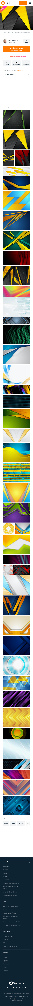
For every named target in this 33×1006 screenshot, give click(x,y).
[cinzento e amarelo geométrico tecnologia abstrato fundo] (16, 186)
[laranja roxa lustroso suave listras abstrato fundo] (16, 812)
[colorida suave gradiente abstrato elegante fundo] (16, 306)
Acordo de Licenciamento (10, 944)
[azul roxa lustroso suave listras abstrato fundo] (16, 586)
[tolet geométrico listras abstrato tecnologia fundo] (16, 736)
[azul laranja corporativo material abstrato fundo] (10, 555)
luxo (13, 861)
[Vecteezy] (3, 3)
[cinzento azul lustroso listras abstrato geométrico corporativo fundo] (16, 802)
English (5, 999)
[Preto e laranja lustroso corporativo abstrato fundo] (8, 157)
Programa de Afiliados (9, 950)
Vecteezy (5, 907)
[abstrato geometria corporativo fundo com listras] (16, 642)
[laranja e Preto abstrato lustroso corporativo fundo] (16, 290)
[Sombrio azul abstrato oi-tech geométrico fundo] (16, 682)
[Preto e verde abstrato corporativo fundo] (16, 118)
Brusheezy (6, 904)
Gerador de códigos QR (10, 933)
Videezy (5, 911)
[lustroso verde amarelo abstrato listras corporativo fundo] (16, 256)
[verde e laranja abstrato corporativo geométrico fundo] (16, 571)
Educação (6, 917)
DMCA (5, 947)
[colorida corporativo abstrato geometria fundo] (16, 508)
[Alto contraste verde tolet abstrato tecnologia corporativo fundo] (16, 528)
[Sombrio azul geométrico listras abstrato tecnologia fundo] (16, 417)
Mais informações (9, 73)
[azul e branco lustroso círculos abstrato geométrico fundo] (16, 702)
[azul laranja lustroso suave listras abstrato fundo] (16, 389)
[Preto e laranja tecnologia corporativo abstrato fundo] (16, 138)
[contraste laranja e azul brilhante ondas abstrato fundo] (16, 468)
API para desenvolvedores (11, 921)
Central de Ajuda (8, 978)
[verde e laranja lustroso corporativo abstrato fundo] (16, 434)
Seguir (27, 42)
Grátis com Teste (16, 49)
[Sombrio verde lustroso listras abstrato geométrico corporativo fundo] (16, 349)
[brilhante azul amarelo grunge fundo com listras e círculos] (16, 488)
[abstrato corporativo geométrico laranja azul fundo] (16, 198)
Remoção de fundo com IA (11, 930)
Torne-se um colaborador (10, 988)
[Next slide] (26, 861)
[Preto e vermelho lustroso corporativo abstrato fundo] (10, 173)
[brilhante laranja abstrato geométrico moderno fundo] (16, 662)
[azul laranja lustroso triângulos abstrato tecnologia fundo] (16, 720)
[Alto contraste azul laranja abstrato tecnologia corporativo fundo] (16, 236)
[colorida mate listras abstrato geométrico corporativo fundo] (16, 825)
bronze (21, 861)
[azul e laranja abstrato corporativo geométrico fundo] (16, 216)
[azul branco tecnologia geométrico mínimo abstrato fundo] (16, 322)
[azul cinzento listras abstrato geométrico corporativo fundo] (16, 336)
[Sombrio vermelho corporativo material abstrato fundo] (16, 273)
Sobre (5, 985)
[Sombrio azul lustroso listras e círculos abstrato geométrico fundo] (16, 843)
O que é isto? (20, 70)
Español (5, 1002)
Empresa (5, 914)
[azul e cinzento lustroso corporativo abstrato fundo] (16, 369)
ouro (6, 861)
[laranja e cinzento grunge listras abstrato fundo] (8, 597)
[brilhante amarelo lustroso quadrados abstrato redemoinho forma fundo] (8, 544)
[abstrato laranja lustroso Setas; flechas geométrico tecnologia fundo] (16, 754)
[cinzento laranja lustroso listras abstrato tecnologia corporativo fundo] (16, 451)
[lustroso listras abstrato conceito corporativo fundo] (16, 622)
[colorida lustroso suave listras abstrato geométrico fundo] (16, 404)
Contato (5, 982)
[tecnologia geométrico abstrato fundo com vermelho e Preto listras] (11, 607)
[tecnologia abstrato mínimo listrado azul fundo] (16, 786)
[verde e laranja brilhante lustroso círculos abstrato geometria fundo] (16, 770)
